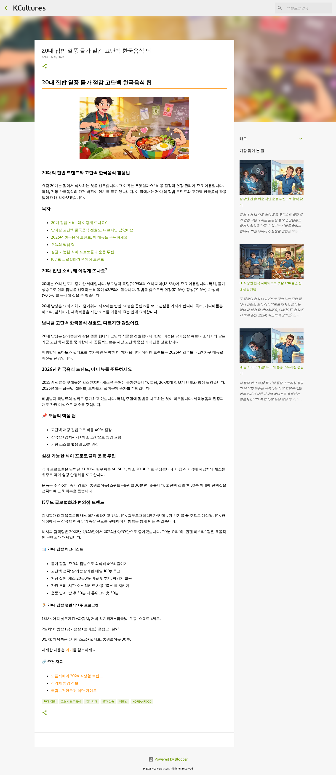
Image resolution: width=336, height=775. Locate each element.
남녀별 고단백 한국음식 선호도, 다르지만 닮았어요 (92, 230)
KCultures (29, 8)
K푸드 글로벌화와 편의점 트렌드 (77, 259)
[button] (44, 67)
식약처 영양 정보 (64, 683)
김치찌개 (91, 701)
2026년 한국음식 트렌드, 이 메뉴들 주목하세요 (89, 237)
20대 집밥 (50, 701)
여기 (69, 649)
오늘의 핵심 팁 (63, 244)
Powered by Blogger (171, 759)
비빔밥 (123, 701)
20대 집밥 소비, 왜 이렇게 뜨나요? (79, 222)
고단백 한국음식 (71, 701)
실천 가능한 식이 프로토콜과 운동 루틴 (82, 252)
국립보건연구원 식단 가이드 (74, 690)
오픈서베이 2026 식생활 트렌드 (77, 676)
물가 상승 (108, 701)
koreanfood (142, 701)
